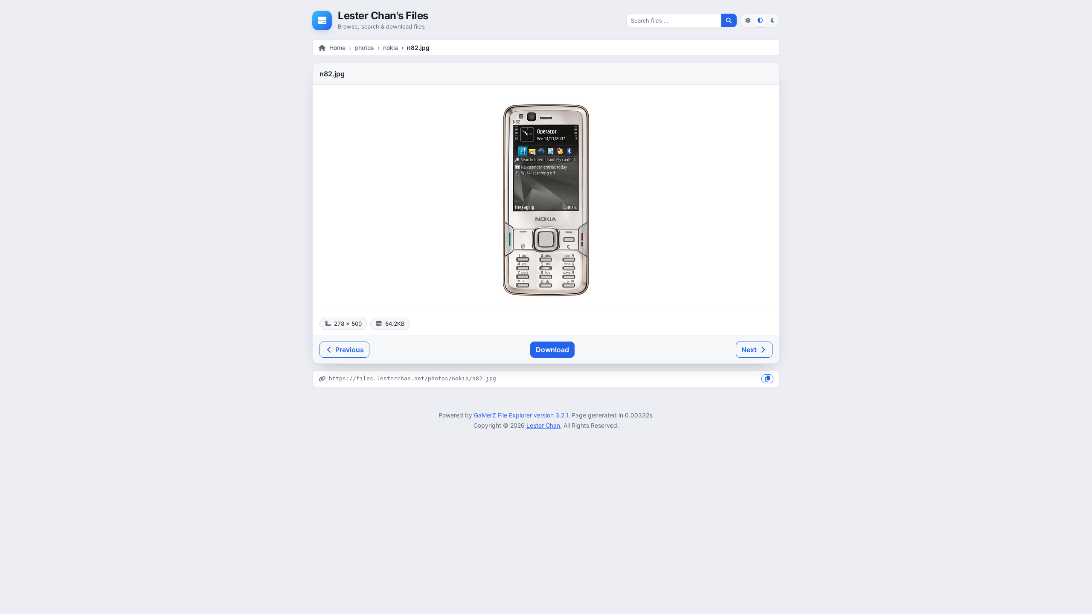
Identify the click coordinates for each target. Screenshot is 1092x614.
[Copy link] (767, 378)
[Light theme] (747, 20)
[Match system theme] (760, 20)
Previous (349, 349)
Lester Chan (543, 425)
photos (364, 47)
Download (552, 349)
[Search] (729, 20)
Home (337, 47)
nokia (390, 47)
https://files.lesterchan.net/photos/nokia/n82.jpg (412, 378)
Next (749, 349)
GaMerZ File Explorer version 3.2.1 (521, 415)
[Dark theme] (772, 20)
